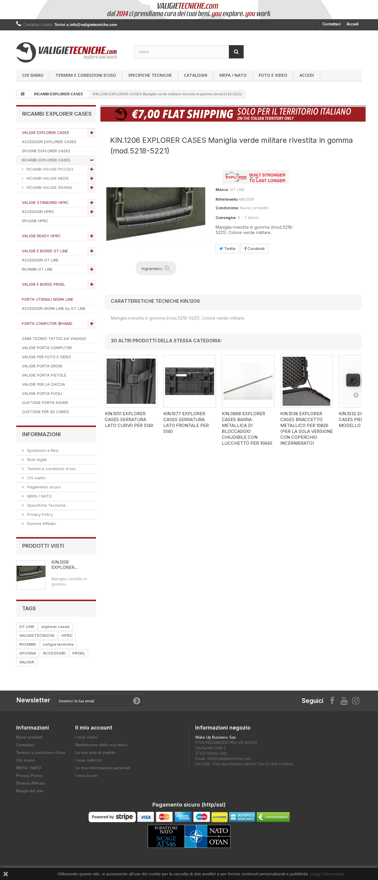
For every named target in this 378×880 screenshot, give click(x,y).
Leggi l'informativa (327, 873)
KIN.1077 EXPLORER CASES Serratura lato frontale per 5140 (186, 422)
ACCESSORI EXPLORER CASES (49, 142)
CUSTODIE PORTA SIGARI (45, 402)
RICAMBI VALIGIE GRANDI (48, 187)
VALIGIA (26, 662)
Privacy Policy (39, 514)
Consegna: (226, 217)
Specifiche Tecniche (150, 75)
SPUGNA (27, 653)
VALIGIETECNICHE (37, 635)
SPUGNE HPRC (35, 221)
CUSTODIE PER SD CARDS (45, 412)
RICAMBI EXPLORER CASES (46, 160)
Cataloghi (195, 75)
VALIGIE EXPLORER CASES (45, 132)
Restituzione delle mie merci (101, 745)
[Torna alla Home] (22, 94)
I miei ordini (86, 737)
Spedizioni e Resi (42, 450)
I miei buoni (86, 775)
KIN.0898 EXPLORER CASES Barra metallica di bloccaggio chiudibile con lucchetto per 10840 (247, 428)
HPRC (67, 635)
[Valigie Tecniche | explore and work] (71, 52)
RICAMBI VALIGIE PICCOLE (49, 169)
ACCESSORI (54, 653)
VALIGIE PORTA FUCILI (42, 393)
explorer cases (55, 626)
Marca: (222, 189)
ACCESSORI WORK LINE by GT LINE (53, 308)
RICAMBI (27, 644)
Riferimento (227, 199)
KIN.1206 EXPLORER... (64, 564)
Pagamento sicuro (43, 487)
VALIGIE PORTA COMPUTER (47, 348)
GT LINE (27, 626)
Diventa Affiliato (41, 523)
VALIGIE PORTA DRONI (42, 366)
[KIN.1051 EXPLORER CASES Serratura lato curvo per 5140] (131, 381)
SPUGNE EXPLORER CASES (46, 151)
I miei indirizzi (88, 760)
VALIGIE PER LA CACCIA (43, 384)
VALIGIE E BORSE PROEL (43, 284)
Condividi (255, 248)
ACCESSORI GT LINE (40, 260)
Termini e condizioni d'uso (86, 75)
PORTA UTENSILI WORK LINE (47, 299)
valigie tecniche (58, 644)
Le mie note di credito (95, 752)
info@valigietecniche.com (229, 758)
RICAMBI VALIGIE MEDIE (47, 178)
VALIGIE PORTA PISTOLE (44, 375)
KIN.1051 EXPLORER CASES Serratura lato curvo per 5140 (129, 419)
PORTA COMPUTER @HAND (47, 323)
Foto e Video (273, 75)
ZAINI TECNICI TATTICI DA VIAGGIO (54, 338)
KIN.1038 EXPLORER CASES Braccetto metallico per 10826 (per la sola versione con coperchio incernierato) (306, 428)
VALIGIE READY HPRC (41, 236)
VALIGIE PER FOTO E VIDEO (46, 357)
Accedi (352, 24)
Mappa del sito (29, 791)
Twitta (229, 248)
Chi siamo (32, 75)
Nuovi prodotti (29, 737)
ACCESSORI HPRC (38, 212)
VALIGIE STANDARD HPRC (45, 202)
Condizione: (227, 207)
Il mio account (93, 727)
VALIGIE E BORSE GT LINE (45, 251)
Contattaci (331, 24)
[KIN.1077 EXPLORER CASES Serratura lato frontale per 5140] (189, 381)
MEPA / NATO (233, 75)
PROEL (78, 653)
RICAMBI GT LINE (37, 269)
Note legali (36, 459)
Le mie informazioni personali (103, 768)
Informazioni (41, 434)
